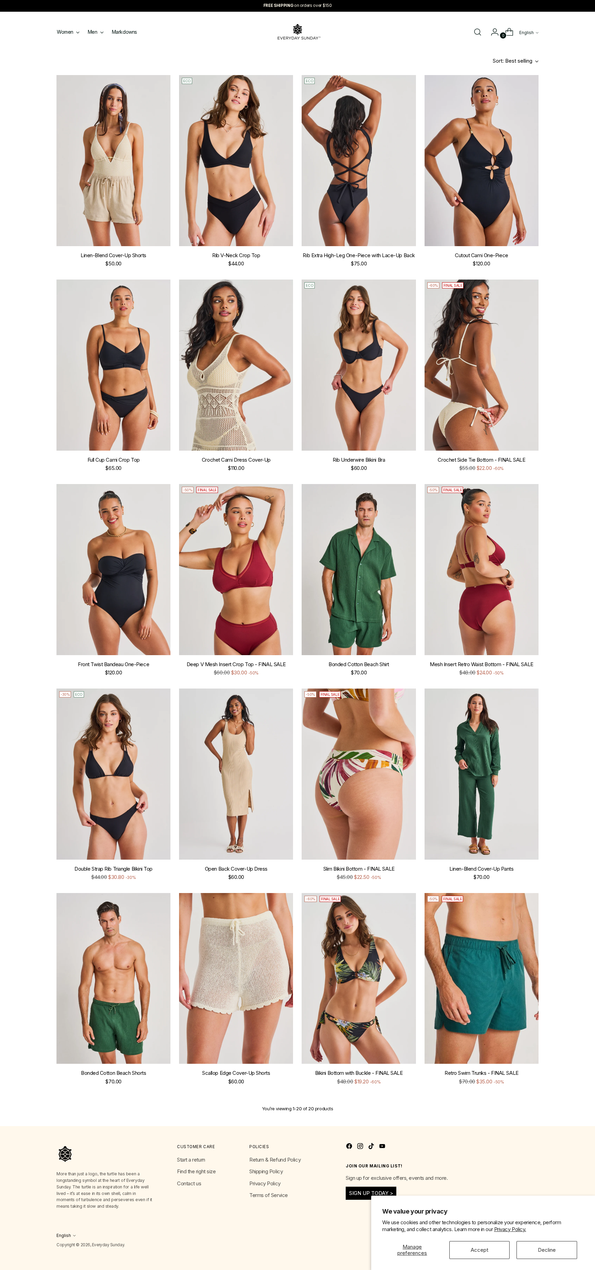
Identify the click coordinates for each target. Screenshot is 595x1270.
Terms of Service (268, 1195)
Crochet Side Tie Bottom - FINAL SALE (481, 459)
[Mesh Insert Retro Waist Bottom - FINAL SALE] (482, 569)
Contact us (189, 1183)
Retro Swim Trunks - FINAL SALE (482, 1073)
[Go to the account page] (492, 32)
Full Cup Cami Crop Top (113, 459)
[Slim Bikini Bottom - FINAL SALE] (359, 774)
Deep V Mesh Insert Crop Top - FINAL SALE (236, 664)
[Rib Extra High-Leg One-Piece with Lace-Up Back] (359, 160)
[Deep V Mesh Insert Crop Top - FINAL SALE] (236, 569)
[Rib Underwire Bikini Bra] (359, 365)
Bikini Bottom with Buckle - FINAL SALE (359, 1073)
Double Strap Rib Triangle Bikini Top (113, 868)
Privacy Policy (265, 1183)
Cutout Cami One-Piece (481, 255)
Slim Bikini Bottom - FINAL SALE (359, 868)
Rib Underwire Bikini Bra (359, 459)
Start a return (191, 1159)
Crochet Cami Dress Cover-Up (236, 459)
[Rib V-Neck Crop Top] (236, 160)
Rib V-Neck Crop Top (236, 255)
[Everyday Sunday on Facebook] (350, 1147)
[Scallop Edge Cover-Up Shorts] (236, 978)
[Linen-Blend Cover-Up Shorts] (113, 160)
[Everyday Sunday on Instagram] (361, 1147)
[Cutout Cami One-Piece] (482, 160)
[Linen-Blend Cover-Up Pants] (482, 774)
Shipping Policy (266, 1171)
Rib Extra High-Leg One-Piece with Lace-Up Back (359, 255)
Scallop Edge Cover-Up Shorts (236, 1073)
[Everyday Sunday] (297, 32)
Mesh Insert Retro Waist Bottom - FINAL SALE (481, 664)
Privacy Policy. (510, 1229)
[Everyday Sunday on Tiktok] (372, 1147)
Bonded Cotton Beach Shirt (358, 664)
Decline (547, 1250)
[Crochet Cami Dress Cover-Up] (236, 365)
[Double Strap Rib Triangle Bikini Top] (113, 774)
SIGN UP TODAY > (371, 1193)
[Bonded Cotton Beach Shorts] (113, 978)
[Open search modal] (477, 32)
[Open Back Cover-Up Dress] (236, 774)
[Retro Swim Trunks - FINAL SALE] (482, 978)
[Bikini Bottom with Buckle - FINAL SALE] (359, 978)
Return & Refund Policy (275, 1159)
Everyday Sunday (108, 1244)
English (526, 32)
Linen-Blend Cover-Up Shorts (113, 255)
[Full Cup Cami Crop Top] (113, 365)
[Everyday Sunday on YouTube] (383, 1147)
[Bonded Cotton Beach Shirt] (359, 569)
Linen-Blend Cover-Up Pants (481, 868)
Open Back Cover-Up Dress (236, 868)
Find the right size (196, 1171)
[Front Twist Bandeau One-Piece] (113, 569)
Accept (479, 1250)
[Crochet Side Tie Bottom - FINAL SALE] (482, 365)
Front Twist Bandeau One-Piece (113, 664)
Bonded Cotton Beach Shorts (113, 1073)
